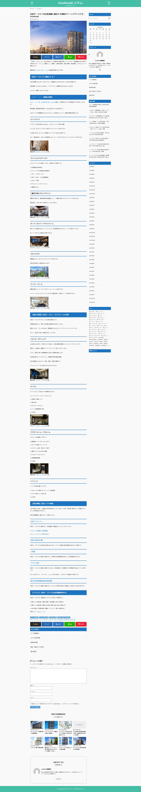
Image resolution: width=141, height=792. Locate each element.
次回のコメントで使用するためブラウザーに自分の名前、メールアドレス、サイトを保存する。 (55, 703)
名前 (32, 685)
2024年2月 (91, 255)
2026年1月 (91, 182)
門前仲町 (92, 345)
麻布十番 (73, 619)
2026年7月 (91, 166)
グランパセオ (100, 319)
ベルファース (102, 333)
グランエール (101, 317)
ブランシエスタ (102, 329)
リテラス (98, 335)
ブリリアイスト (93, 331)
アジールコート (100, 311)
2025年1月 (91, 228)
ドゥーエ (106, 327)
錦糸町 (106, 343)
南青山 (106, 339)
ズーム (106, 325)
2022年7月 (91, 271)
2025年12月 (92, 186)
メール (32, 691)
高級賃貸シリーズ (105, 345)
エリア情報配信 (35, 617)
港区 (91, 343)
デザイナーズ (99, 327)
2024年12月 (92, 232)
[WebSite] (100, 70)
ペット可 (92, 335)
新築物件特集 (53, 617)
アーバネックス (93, 315)
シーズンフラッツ (103, 323)
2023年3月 (91, 263)
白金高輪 (61, 619)
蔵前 (101, 343)
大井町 (91, 341)
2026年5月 (91, 174)
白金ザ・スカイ (40, 151)
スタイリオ (100, 325)
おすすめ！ (34, 619)
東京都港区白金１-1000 (47, 102)
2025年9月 (91, 197)
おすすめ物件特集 (44, 617)
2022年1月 (91, 294)
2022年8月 (91, 267)
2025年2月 (91, 224)
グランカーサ (93, 319)
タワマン (47, 619)
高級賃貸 (67, 619)
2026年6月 (91, 170)
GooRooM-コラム (70, 3)
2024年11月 (92, 236)
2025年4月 (91, 217)
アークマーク (101, 313)
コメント (33, 667)
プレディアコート (93, 333)
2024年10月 (92, 240)
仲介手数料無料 (93, 339)
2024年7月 (91, 252)
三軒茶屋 (101, 337)
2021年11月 (92, 302)
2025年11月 (92, 189)
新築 (101, 341)
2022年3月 (91, 286)
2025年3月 (91, 220)
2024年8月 (91, 248)
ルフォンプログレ (93, 337)
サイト (31, 697)
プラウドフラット (102, 331)
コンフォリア (100, 321)
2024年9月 (91, 244)
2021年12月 (92, 298)
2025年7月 (91, 205)
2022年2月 (91, 290)
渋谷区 (106, 341)
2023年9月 (91, 259)
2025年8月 (91, 201)
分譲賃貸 (101, 339)
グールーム (41, 619)
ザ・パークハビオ (93, 323)
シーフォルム (93, 325)
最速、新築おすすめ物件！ (64, 617)
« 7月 (90, 42)
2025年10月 (92, 193)
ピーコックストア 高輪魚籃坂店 (40, 534)
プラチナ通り (54, 619)
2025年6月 (91, 209)
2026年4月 (91, 178)
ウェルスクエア (93, 317)
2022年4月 (91, 283)
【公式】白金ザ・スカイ (42, 70)
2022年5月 (91, 279)
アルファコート (93, 313)
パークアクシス (93, 329)
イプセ (100, 315)
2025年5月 (91, 213)
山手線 (96, 341)
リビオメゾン (105, 335)
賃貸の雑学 (33, 651)
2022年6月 (91, 275)
